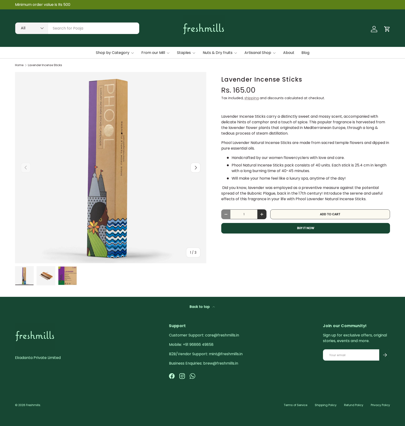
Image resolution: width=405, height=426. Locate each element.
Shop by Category (112, 52)
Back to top (200, 306)
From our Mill (153, 52)
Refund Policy (353, 405)
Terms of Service (295, 405)
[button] (387, 29)
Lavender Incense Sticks (45, 65)
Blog (305, 52)
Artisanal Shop (257, 52)
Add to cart (330, 214)
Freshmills (33, 405)
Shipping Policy (326, 405)
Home (19, 65)
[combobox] (77, 28)
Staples (184, 52)
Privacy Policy (380, 405)
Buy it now (305, 228)
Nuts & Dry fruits (217, 52)
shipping (251, 98)
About (288, 52)
